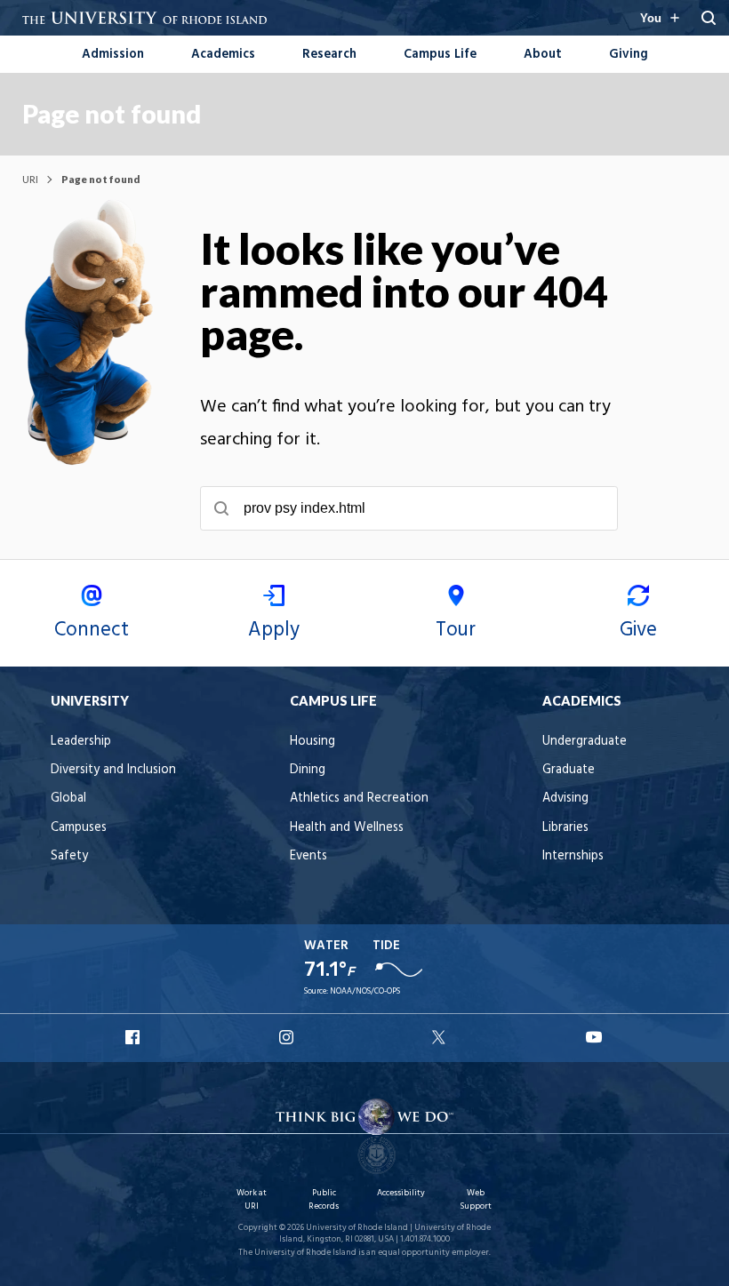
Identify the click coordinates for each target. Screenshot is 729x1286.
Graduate (568, 770)
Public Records (323, 1199)
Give (638, 630)
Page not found (111, 114)
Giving (628, 54)
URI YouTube (595, 1037)
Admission (113, 54)
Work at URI (251, 1199)
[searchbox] (409, 508)
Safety (69, 856)
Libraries (565, 828)
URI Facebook (134, 1037)
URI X (441, 1037)
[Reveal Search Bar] (708, 18)
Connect (91, 630)
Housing (312, 741)
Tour (456, 630)
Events (308, 856)
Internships (573, 856)
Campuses (79, 828)
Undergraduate (584, 741)
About (543, 54)
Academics (223, 54)
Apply (274, 630)
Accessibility (401, 1193)
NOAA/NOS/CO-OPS (365, 991)
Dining (307, 770)
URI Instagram (288, 1037)
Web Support (476, 1199)
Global (68, 798)
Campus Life (440, 54)
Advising (565, 798)
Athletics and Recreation (359, 798)
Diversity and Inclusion (113, 770)
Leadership (81, 741)
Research (329, 54)
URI (30, 179)
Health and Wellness (347, 828)
